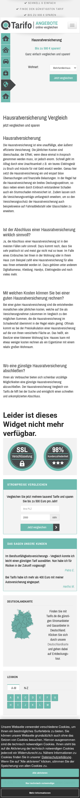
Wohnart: (33, 67)
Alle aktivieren (40, 772)
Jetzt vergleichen (63, 78)
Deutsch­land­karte (58, 644)
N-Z (26, 688)
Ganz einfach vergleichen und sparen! (47, 54)
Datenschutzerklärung (56, 757)
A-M (13, 688)
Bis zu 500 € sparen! (48, 48)
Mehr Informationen (40, 792)
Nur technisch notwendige (40, 783)
